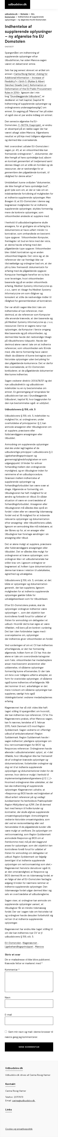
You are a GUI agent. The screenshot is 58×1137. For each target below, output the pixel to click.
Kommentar (12, 969)
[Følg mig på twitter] (22, 1119)
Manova (39, 946)
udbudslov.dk (17, 4)
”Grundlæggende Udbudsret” (25, 96)
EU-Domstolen (13, 943)
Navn (7, 997)
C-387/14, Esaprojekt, (30, 125)
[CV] (7, 1119)
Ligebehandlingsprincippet (19, 946)
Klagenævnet (30, 943)
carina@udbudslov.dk (23, 1100)
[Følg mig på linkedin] (14, 1119)
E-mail (8, 1014)
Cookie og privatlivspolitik (19, 1129)
